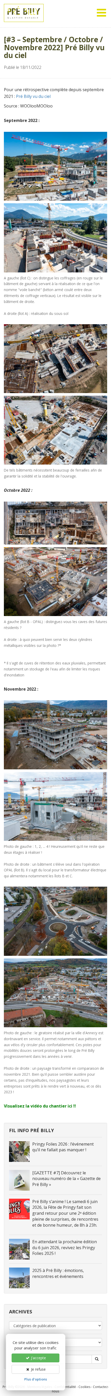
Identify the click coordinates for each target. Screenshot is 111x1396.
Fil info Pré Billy (31, 1130)
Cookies (84, 1387)
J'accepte (38, 1357)
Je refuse (38, 1369)
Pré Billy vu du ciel (33, 96)
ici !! (72, 1106)
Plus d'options (35, 1379)
